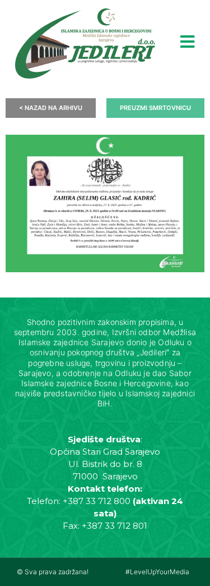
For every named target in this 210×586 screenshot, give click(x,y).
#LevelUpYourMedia (157, 571)
